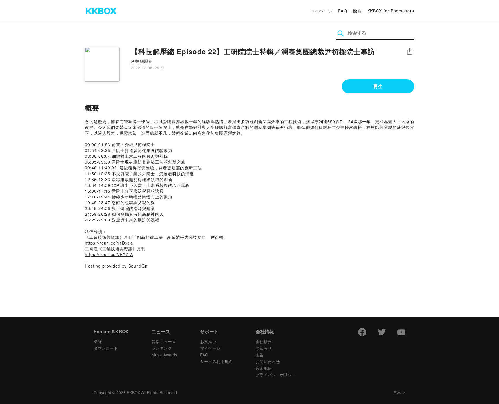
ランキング (162, 348)
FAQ (342, 11)
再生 (378, 86)
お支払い (208, 341)
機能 (357, 11)
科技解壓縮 (142, 61)
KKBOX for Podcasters (390, 11)
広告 (260, 355)
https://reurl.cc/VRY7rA (109, 254)
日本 (397, 393)
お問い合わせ (268, 361)
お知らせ (264, 348)
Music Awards (164, 355)
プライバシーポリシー (276, 374)
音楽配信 (264, 368)
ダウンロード (106, 348)
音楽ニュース (164, 341)
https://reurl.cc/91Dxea (109, 243)
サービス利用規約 (216, 361)
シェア (409, 51)
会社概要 (264, 341)
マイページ (321, 11)
